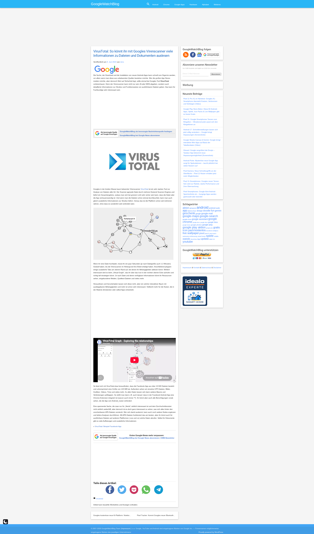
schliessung (193, 236)
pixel (201, 233)
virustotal (99, 499)
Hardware (193, 5)
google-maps (191, 216)
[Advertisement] (157, 28)
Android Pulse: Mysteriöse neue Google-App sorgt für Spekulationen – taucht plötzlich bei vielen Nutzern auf (200, 163)
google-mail (207, 213)
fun (212, 210)
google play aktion (194, 227)
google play (207, 225)
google (198, 214)
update (205, 238)
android (202, 207)
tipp (198, 239)
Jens (122, 62)
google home (186, 225)
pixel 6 (207, 233)
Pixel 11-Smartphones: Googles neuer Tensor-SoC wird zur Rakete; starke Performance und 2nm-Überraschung (201, 183)
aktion (186, 207)
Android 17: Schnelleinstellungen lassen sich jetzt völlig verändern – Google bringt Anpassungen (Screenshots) (200, 132)
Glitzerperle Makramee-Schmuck (144, 532)
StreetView (193, 239)
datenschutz (192, 211)
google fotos (213, 222)
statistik (186, 239)
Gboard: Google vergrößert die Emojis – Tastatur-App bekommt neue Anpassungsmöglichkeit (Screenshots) (199, 152)
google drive (204, 222)
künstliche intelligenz (212, 230)
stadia (216, 236)
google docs (196, 222)
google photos (196, 225)
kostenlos (200, 230)
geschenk (189, 213)
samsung (186, 236)
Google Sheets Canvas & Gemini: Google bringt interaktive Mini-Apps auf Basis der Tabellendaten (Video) (201, 142)
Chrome (166, 5)
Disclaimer (217, 268)
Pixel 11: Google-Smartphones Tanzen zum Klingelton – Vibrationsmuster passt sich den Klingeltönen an (200, 121)
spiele (210, 235)
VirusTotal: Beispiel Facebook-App (108, 426)
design (200, 211)
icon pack (188, 230)
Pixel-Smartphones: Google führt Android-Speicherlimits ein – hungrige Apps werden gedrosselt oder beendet (199, 194)
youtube (188, 241)
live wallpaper (191, 233)
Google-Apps (179, 5)
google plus (209, 228)
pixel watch (213, 233)
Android (155, 5)
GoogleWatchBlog (105, 4)
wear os (212, 239)
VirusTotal (144, 189)
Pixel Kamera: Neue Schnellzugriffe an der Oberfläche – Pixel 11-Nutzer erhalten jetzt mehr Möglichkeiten (199, 173)
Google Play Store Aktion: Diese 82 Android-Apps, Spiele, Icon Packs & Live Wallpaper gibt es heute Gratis (201, 111)
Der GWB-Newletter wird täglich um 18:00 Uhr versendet (199, 68)
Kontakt (196, 268)
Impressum (187, 268)
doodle (206, 210)
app (185, 210)
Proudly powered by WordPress (211, 532)
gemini (218, 210)
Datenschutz (206, 268)
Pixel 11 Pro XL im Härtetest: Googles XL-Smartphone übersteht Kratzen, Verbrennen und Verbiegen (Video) (200, 101)
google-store (187, 219)
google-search (209, 216)
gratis (216, 227)
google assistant (200, 219)
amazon (193, 208)
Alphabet (205, 5)
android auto (214, 208)
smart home (202, 236)
